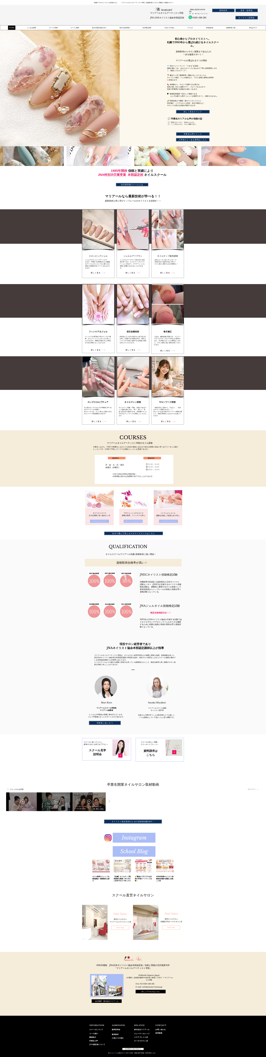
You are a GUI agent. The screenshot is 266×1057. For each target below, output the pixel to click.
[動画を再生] (23, 802)
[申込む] (120, 755)
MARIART (166, 10)
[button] (15, 789)
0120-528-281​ (199, 17)
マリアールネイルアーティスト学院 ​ (166, 13)
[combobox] (253, 789)
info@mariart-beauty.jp (152, 987)
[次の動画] (109, 801)
